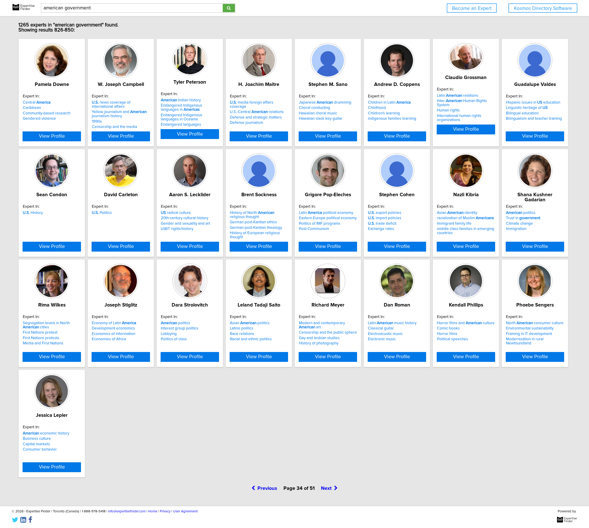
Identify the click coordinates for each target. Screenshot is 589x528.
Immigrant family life (454, 223)
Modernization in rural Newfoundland (524, 341)
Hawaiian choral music (318, 113)
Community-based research (46, 113)
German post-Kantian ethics (253, 222)
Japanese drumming (325, 102)
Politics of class (174, 339)
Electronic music (382, 339)
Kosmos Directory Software (543, 8)
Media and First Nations (43, 343)
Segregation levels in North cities (46, 325)
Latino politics (241, 328)
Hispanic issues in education (533, 102)
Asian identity (457, 213)
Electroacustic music (385, 334)
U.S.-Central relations (257, 112)
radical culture (176, 213)
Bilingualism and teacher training (534, 118)
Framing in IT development (529, 334)
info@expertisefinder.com (127, 511)
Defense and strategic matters (256, 117)
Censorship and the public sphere (328, 332)
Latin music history (392, 323)
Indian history (181, 100)
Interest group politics (179, 328)
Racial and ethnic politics (251, 339)
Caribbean (32, 108)
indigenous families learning (392, 118)
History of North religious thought (252, 215)
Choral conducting (314, 108)
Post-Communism (314, 229)
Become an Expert (471, 8)
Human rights (448, 110)
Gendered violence (39, 118)
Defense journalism (246, 123)
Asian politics (250, 323)
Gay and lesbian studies (319, 338)
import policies (384, 218)
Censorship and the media (114, 127)
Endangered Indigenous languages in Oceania (181, 117)
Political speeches (452, 339)
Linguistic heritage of (527, 108)
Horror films (447, 334)
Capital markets (36, 444)
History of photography (318, 343)
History (33, 213)
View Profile (52, 136)
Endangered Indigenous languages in (181, 107)
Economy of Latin (114, 323)
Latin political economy (326, 213)
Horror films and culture (466, 323)
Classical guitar (381, 328)
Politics (102, 213)
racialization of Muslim (465, 218)
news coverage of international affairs (111, 104)
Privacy (165, 511)
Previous (267, 488)
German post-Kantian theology (256, 228)
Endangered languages (181, 124)
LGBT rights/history (177, 229)
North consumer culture (534, 323)
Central (37, 102)
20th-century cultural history (184, 218)
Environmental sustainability (530, 328)
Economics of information (113, 334)
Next (326, 488)
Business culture (37, 439)
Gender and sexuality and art (185, 223)
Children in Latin (389, 102)
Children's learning (384, 113)
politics (520, 213)
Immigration (516, 229)
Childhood (377, 108)
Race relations (242, 334)
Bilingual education (522, 113)
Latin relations (457, 96)
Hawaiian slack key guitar (320, 118)
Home (152, 511)
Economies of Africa (109, 339)
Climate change (519, 223)
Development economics (113, 328)
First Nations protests (41, 338)
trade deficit (382, 223)
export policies (384, 213)
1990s (97, 121)
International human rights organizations (459, 118)
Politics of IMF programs (319, 223)
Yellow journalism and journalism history (119, 114)
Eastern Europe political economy (328, 218)
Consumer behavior (40, 449)
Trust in (523, 218)
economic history (46, 433)
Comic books (448, 328)
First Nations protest (40, 332)
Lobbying (169, 334)
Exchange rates (381, 229)
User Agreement (185, 511)
